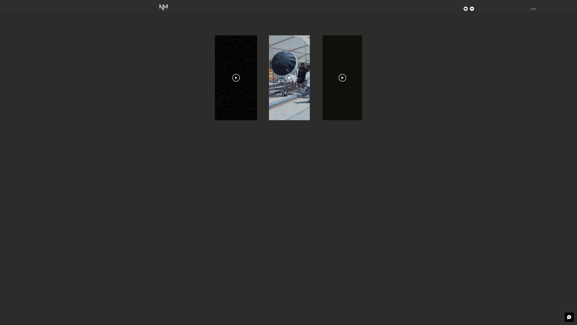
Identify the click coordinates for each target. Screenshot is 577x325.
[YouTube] (466, 9)
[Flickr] (472, 9)
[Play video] (236, 78)
